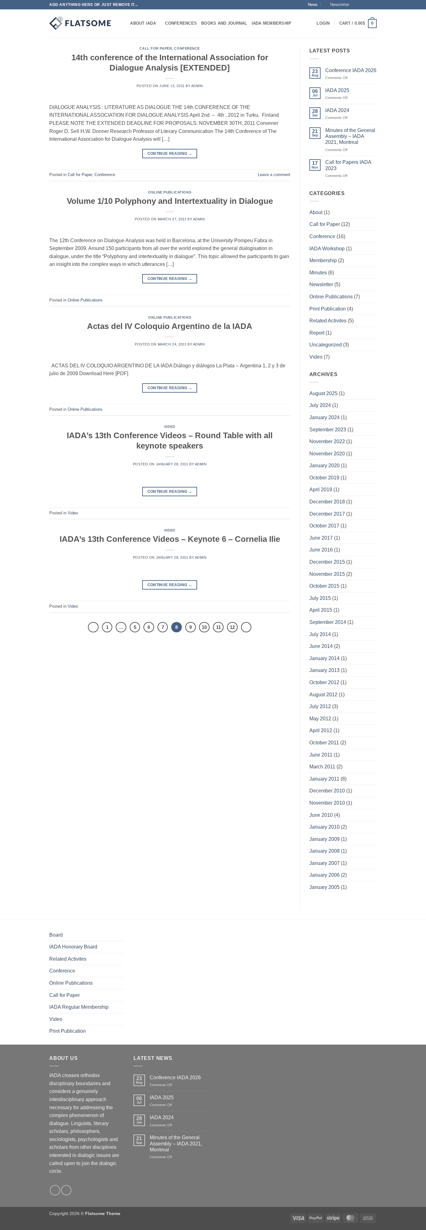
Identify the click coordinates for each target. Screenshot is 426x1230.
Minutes (318, 272)
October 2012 (324, 682)
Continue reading (170, 153)
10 (204, 627)
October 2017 (324, 525)
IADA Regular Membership (79, 1007)
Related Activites (327, 320)
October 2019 (324, 477)
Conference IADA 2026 (350, 70)
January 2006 (324, 875)
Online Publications (169, 192)
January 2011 (324, 779)
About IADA (143, 23)
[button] (337, 4)
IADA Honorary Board (73, 946)
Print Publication (327, 308)
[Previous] (93, 627)
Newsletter (321, 284)
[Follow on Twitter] (368, 4)
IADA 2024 (337, 110)
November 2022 (327, 441)
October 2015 (324, 586)
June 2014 (321, 646)
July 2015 (320, 598)
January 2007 (324, 863)
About (315, 212)
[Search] (123, 23)
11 (218, 627)
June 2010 (321, 815)
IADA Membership (272, 23)
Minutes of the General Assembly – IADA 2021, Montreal (350, 136)
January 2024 (324, 417)
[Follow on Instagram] (362, 4)
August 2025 (323, 393)
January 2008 (324, 851)
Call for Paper (155, 48)
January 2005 (324, 887)
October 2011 (324, 742)
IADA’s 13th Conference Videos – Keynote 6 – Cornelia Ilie (170, 539)
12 (232, 627)
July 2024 (320, 405)
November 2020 (327, 453)
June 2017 (321, 538)
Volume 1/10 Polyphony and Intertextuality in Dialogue (170, 201)
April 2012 (320, 730)
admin (197, 86)
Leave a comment (274, 174)
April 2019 (320, 489)
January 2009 (324, 839)
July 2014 (320, 634)
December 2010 (327, 790)
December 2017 (327, 514)
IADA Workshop (327, 248)
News (313, 4)
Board (56, 935)
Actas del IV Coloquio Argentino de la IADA (169, 326)
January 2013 (324, 670)
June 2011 (320, 754)
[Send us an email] (373, 4)
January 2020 (324, 465)
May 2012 (320, 718)
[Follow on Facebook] (356, 4)
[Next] (246, 627)
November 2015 (327, 574)
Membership (323, 260)
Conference (187, 48)
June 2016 (321, 549)
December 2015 (327, 562)
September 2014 (327, 622)
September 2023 (327, 429)
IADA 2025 (337, 90)
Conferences (181, 23)
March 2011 (322, 766)
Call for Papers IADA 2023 (348, 165)
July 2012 (320, 706)
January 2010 (324, 827)
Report (316, 333)
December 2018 (327, 501)
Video (170, 427)
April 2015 (320, 610)
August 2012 (323, 694)
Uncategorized (325, 344)
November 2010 (327, 803)
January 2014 (324, 658)
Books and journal (224, 23)
